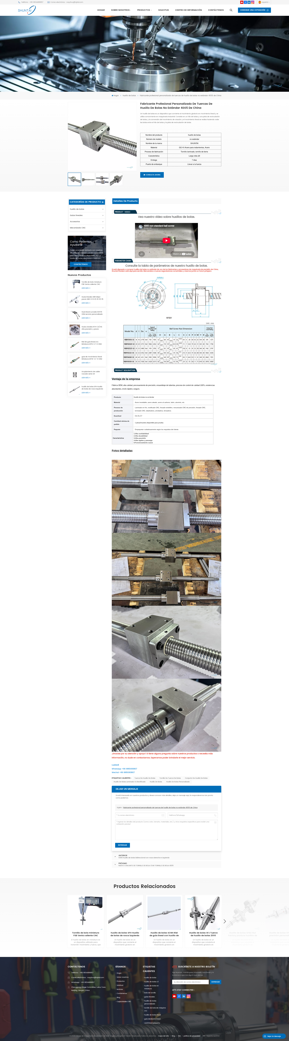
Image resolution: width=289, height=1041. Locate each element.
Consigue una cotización (252, 10)
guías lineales (149, 997)
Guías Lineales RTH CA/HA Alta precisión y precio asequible (92, 328)
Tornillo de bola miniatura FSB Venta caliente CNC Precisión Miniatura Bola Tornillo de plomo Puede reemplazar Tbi (91, 283)
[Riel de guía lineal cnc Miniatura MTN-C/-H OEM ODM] (75, 345)
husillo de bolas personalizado (178, 781)
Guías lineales (76, 215)
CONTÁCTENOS (81, 264)
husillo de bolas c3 (151, 981)
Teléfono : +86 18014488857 (32, 2)
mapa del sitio (163, 1036)
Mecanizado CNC (78, 227)
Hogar (101, 10)
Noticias (120, 989)
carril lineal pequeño (152, 1023)
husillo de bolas (129, 95)
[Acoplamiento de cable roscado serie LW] (75, 374)
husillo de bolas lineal (152, 1015)
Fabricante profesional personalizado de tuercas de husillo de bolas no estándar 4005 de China (160, 807)
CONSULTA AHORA (153, 175)
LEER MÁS (85, 288)
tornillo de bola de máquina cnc (155, 1009)
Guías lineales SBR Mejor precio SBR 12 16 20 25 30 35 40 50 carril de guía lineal (92, 298)
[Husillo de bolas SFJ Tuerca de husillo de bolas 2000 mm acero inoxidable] (203, 913)
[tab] (125, 201)
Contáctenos (216, 10)
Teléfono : (82, 972)
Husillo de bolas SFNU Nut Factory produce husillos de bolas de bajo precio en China (242, 934)
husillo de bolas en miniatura (151, 987)
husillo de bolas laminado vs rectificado (130, 781)
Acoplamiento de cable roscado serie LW (91, 373)
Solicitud (163, 10)
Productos (144, 10)
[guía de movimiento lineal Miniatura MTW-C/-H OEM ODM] (75, 360)
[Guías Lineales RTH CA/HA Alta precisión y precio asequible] (75, 330)
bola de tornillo (150, 992)
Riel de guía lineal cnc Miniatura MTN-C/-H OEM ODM (92, 343)
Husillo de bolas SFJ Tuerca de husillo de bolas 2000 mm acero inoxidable (203, 934)
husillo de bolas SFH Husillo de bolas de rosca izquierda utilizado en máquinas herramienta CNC (92, 388)
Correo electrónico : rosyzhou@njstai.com (66, 2)
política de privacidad (192, 1036)
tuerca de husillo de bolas (145, 778)
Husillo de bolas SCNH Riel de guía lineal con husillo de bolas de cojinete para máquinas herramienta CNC (164, 934)
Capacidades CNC (124, 1001)
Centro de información (188, 10)
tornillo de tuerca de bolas (170, 778)
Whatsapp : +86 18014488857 (82, 982)
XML (179, 1036)
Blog (118, 997)
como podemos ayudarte (81, 243)
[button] (224, 921)
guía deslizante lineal (152, 1019)
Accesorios (75, 221)
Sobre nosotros (120, 10)
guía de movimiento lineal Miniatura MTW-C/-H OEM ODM (92, 358)
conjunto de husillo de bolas (196, 778)
